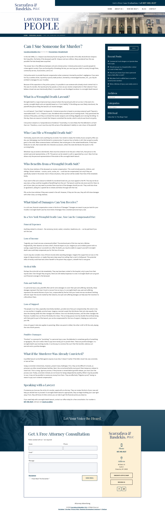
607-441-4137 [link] (149, 2)
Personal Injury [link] (53, 52)
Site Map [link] (67, 509)
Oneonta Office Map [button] (121, 475)
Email (31, 452)
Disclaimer (32, 476)
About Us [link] (119, 9)
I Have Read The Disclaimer (40, 479)
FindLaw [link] (104, 509)
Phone (65, 444)
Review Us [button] (121, 482)
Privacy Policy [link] (75, 509)
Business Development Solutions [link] (90, 509)
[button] (119, 489)
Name (30, 444)
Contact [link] (152, 9)
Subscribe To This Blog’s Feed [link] (117, 117)
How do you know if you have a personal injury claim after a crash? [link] (122, 74)
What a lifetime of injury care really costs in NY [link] (123, 85)
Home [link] (110, 9)
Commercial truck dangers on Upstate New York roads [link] (123, 62)
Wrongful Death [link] (63, 52)
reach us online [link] (47, 402)
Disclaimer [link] (61, 509)
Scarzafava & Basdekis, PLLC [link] (32, 52)
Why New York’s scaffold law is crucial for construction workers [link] (122, 79)
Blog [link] (144, 9)
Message (31, 461)
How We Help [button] (132, 9)
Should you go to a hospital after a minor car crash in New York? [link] (122, 68)
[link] (27, 7)
